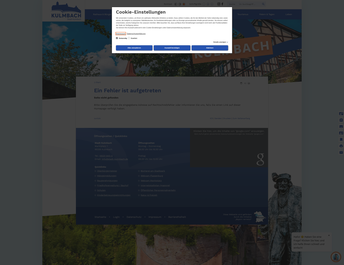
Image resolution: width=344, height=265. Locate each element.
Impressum (121, 34)
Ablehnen (209, 48)
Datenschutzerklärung (136, 34)
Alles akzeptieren (134, 48)
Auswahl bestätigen (172, 48)
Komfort (133, 38)
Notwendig (123, 38)
